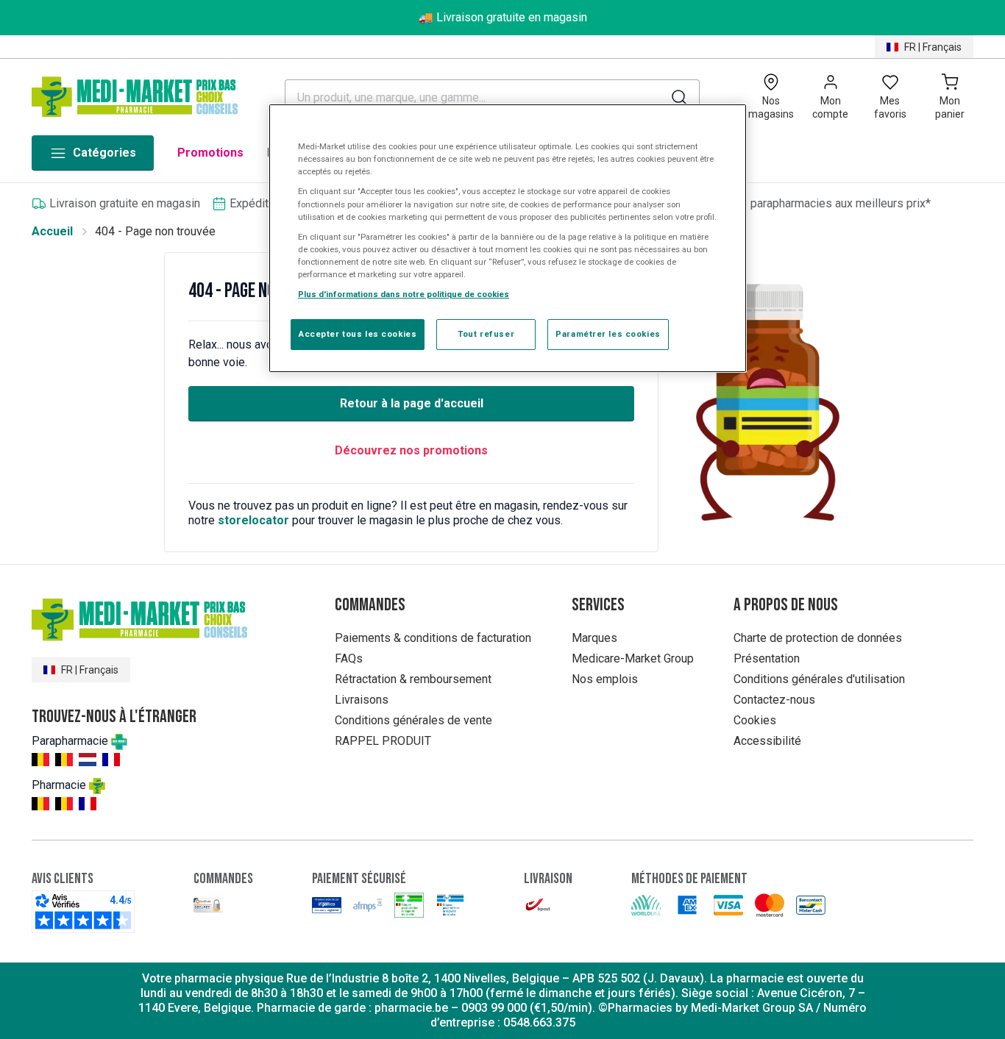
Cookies (755, 720)
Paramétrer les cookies (608, 334)
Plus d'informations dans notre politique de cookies (403, 294)
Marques (594, 638)
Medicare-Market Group (633, 658)
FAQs (349, 658)
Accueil (52, 231)
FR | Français (933, 47)
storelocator (253, 520)
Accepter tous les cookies (357, 334)
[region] (508, 238)
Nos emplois (605, 679)
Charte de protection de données (818, 638)
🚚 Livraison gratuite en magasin (503, 17)
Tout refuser (486, 334)
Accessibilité (767, 741)
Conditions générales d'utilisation (819, 679)
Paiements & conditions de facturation (433, 638)
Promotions (210, 153)
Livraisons (361, 700)
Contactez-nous (774, 700)
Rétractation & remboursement (413, 679)
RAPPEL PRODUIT (383, 741)
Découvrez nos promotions (411, 450)
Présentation (767, 658)
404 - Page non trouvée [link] (155, 231)
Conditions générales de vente (413, 720)
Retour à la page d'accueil (411, 403)
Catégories (104, 153)
